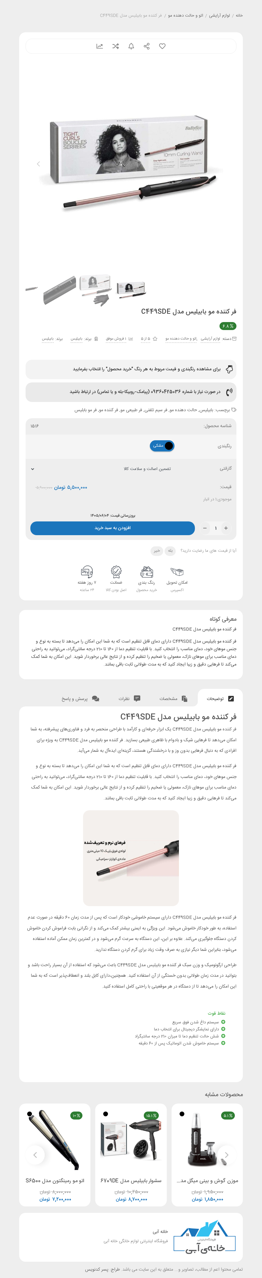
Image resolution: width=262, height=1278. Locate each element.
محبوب (162, 46)
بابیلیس (76, 338)
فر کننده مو (108, 410)
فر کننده (229, 729)
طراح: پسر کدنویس (102, 1270)
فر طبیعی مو (131, 410)
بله (170, 550)
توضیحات (216, 699)
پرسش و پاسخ (75, 699)
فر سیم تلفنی (155, 410)
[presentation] (38, 164)
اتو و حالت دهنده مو (185, 16)
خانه (239, 16)
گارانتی (226, 469)
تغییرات (99, 46)
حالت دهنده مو (183, 410)
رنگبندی (225, 446)
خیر (157, 550)
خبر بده (131, 46)
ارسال (147, 46)
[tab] (220, 697)
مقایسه (115, 46)
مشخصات (169, 699)
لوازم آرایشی (219, 16)
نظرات (125, 699)
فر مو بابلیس (85, 410)
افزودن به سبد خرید (112, 526)
